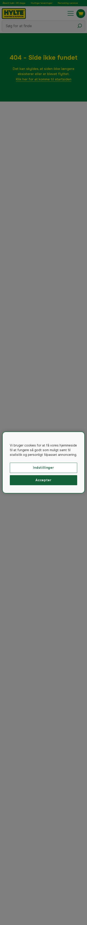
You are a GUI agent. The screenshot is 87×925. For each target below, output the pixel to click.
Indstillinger (43, 468)
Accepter (43, 480)
